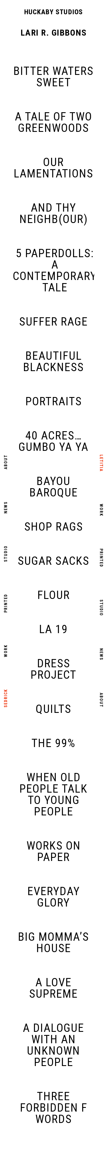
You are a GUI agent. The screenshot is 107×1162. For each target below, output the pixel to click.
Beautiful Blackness (53, 361)
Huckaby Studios (53, 12)
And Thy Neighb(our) (53, 213)
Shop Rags (53, 527)
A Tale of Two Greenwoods (53, 122)
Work (5, 651)
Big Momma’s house (53, 942)
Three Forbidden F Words (53, 1108)
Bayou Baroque (53, 487)
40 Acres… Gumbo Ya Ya (53, 441)
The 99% (53, 743)
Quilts (53, 709)
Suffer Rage (53, 322)
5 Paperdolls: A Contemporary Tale (55, 270)
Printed (5, 603)
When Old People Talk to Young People (53, 794)
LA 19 (53, 629)
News (5, 507)
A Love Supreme (53, 988)
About (5, 462)
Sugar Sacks (53, 561)
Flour (53, 595)
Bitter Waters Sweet (53, 77)
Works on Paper (54, 851)
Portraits (53, 401)
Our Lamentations (53, 168)
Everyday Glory (53, 897)
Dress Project (53, 669)
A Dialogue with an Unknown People (53, 1045)
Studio (5, 553)
